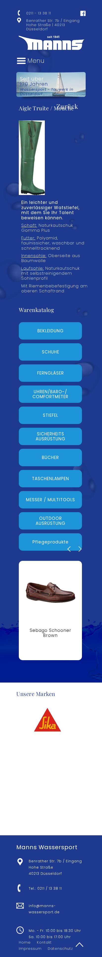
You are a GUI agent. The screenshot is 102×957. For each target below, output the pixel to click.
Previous (69, 549)
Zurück (67, 106)
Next (80, 549)
